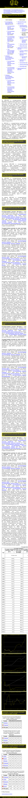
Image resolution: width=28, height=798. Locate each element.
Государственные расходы (16, 9)
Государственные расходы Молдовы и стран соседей (11, 63)
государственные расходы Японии (10, 258)
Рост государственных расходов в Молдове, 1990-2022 (10, 45)
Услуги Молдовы (23, 66)
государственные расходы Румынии (11, 243)
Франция (5, 765)
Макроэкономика (7, 9)
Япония (5, 761)
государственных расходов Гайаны (14, 333)
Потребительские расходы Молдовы (23, 26)
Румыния (5, 725)
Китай (5, 758)
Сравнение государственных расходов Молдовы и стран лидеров (9, 77)
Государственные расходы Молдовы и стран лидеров (11, 82)
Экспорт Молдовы (23, 43)
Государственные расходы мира (10, 10)
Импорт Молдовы (23, 45)
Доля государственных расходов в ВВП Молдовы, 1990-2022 (10, 51)
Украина (5, 722)
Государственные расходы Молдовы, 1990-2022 (9, 23)
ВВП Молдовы (21, 23)
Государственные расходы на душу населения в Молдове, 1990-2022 (11, 39)
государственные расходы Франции (11, 262)
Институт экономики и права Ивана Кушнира (12, 797)
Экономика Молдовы (22, 21)
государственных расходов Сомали (17, 334)
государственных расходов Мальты (11, 216)
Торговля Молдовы (23, 62)
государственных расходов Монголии (11, 223)
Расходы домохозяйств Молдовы (24, 29)
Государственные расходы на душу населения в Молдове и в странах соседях (11, 70)
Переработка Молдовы (24, 57)
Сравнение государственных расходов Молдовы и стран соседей (9, 57)
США (4, 756)
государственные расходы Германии (11, 487)
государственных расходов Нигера (11, 443)
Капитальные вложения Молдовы (24, 41)
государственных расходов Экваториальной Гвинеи (14, 446)
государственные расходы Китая (10, 483)
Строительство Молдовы (23, 60)
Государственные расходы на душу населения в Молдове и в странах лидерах (11, 89)
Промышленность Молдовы (23, 54)
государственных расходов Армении (15, 444)
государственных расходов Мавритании (16, 218)
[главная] (14, 5)
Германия (5, 763)
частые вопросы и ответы (7, 793)
